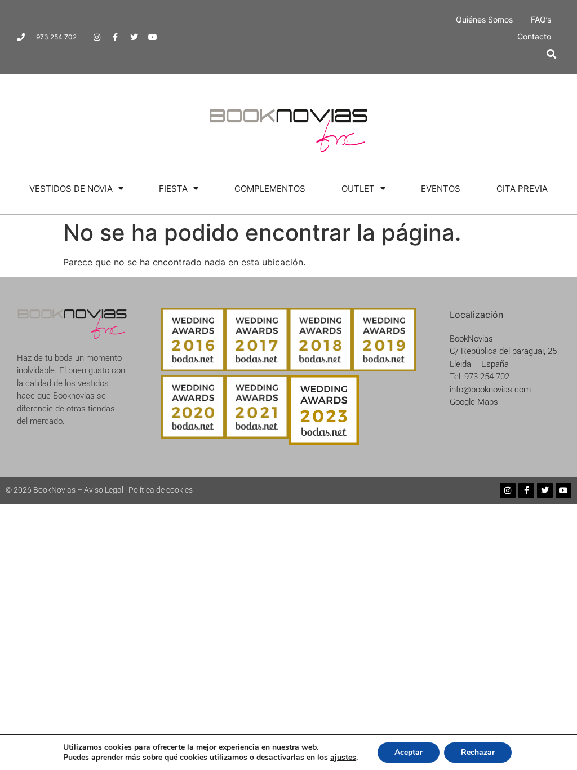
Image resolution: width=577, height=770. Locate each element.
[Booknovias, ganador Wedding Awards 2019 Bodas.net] (384, 368)
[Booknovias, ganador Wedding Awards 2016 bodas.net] (193, 368)
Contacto (534, 36)
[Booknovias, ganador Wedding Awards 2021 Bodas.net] (256, 435)
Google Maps (474, 402)
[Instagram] (97, 37)
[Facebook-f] (115, 37)
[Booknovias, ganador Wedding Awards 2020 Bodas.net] (193, 435)
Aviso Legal (103, 489)
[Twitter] (134, 37)
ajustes (343, 758)
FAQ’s (541, 19)
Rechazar (478, 752)
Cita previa (522, 188)
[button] (551, 54)
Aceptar (408, 752)
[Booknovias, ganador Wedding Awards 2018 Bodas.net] (320, 368)
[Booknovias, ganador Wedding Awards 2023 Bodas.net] (323, 442)
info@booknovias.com (490, 389)
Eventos (440, 188)
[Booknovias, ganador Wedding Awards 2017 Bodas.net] (256, 368)
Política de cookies (160, 489)
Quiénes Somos (484, 19)
